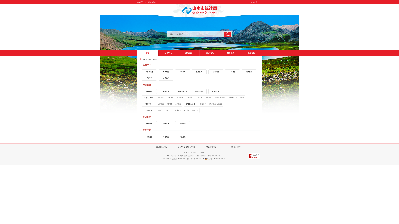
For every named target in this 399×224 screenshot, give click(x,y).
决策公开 (161, 110)
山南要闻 (182, 72)
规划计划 (161, 97)
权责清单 (203, 104)
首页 (147, 53)
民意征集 (182, 137)
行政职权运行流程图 (215, 104)
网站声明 (194, 152)
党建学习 (149, 78)
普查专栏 (148, 104)
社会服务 (231, 97)
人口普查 (178, 104)
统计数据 (182, 123)
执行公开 (169, 110)
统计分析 (166, 123)
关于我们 (201, 152)
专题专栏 (166, 78)
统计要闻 (216, 72)
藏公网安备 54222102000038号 (216, 158)
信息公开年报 (199, 91)
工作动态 (232, 72)
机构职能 (149, 91)
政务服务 (230, 53)
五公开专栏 (148, 110)
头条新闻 (199, 72)
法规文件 (170, 97)
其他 (149, 59)
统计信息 (210, 53)
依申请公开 (215, 91)
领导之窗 (166, 91)
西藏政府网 (140, 2)
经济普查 (161, 104)
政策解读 (179, 97)
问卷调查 (166, 137)
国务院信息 (149, 72)
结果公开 (195, 110)
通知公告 (208, 97)
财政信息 (189, 97)
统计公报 (149, 123)
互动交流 (251, 53)
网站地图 (156, 59)
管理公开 (178, 110)
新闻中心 (168, 53)
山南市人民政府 (152, 2)
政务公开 (189, 53)
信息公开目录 (148, 98)
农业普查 (169, 104)
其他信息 (240, 97)
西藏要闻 (166, 72)
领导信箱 (149, 137)
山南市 (253, 2)
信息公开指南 (182, 91)
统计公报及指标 (219, 97)
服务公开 (187, 110)
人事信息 (198, 97)
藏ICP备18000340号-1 (197, 159)
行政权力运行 (190, 104)
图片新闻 (249, 72)
